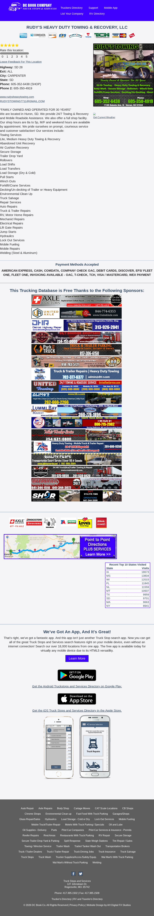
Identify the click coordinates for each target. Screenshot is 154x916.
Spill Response (72, 841)
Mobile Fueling (127, 819)
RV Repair (104, 835)
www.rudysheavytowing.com (17, 96)
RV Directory (97, 13)
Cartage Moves (82, 808)
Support (93, 7)
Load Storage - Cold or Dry (75, 819)
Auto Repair (27, 808)
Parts (54, 830)
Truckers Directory (72, 7)
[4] (21, 53)
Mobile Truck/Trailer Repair (45, 824)
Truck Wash (44, 857)
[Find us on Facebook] (73, 875)
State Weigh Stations (96, 841)
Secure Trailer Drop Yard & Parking (40, 841)
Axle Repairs (45, 808)
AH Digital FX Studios (119, 905)
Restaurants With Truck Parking (77, 835)
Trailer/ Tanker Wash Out (87, 846)
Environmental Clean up (58, 814)
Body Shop (63, 808)
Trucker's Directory (61, 899)
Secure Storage (123, 835)
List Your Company (72, 13)
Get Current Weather (104, 117)
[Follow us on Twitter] (81, 875)
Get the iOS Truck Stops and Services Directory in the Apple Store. (77, 710)
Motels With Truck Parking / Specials (84, 824)
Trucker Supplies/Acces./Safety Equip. (76, 857)
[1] (7, 53)
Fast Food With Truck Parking (92, 814)
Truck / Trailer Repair (58, 851)
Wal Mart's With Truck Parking (117, 857)
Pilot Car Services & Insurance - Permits (110, 830)
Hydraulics (50, 819)
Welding (96, 862)
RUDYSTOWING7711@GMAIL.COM (22, 101)
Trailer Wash (63, 846)
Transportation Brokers (117, 846)
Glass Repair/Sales (29, 819)
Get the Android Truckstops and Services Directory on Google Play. (77, 686)
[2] (12, 53)
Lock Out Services (104, 819)
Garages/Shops (121, 814)
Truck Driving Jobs (84, 851)
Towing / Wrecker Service (37, 846)
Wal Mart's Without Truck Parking (70, 862)
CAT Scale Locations (106, 808)
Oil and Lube (116, 824)
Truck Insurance (107, 851)
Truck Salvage (128, 851)
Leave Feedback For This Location (21, 61)
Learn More (77, 658)
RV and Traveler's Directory (88, 899)
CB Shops (127, 808)
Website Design (95, 905)
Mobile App (110, 7)
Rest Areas (49, 835)
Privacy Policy (77, 905)
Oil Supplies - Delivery (34, 830)
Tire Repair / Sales (122, 841)
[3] (16, 53)
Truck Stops (27, 857)
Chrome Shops (33, 814)
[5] (26, 53)
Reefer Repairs (31, 835)
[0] (2, 53)
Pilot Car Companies (73, 830)
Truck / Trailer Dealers (30, 851)
